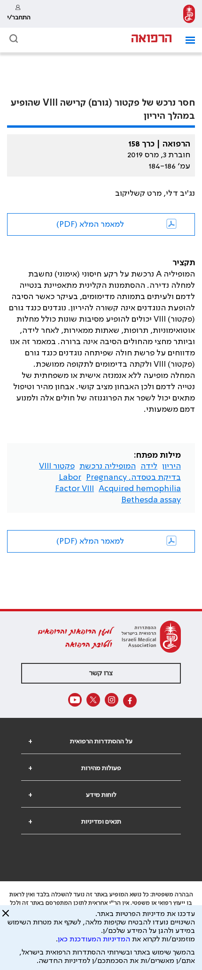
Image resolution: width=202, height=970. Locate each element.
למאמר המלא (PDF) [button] (90, 224)
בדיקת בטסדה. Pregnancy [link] (133, 477)
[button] (187, 40)
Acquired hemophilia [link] (140, 489)
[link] (189, 14)
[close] (5, 917)
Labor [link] (70, 477)
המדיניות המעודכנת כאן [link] (94, 939)
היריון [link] (171, 466)
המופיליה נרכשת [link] (107, 466)
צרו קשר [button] (101, 673)
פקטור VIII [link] (57, 466)
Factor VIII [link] (74, 489)
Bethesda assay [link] (151, 500)
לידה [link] (148, 466)
